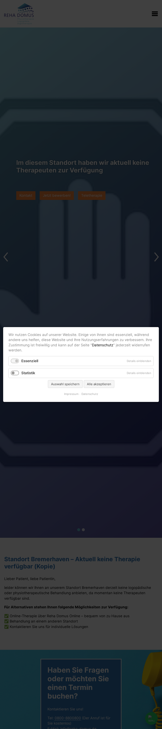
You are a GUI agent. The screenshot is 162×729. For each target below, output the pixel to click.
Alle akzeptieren (99, 384)
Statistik (28, 373)
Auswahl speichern (65, 384)
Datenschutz (102, 345)
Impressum (71, 394)
